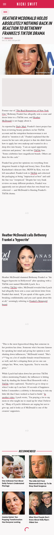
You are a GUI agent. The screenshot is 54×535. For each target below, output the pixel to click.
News (5, 12)
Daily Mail (21, 126)
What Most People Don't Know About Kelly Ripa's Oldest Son (39, 519)
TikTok (37, 150)
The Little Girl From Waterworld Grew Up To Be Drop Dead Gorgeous (40, 483)
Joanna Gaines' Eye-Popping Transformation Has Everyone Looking (12, 519)
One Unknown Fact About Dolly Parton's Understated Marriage (13, 483)
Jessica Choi (8, 38)
